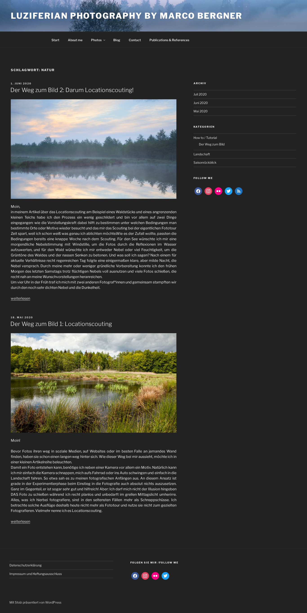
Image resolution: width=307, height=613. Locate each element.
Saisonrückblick (205, 162)
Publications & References (169, 40)
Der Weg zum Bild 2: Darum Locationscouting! (71, 89)
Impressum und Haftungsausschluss (35, 574)
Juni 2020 (201, 103)
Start (55, 40)
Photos (96, 40)
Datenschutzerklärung (25, 565)
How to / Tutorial (205, 138)
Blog (116, 40)
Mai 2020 (201, 111)
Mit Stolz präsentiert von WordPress (35, 602)
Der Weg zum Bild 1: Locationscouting (61, 323)
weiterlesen (20, 298)
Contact (135, 40)
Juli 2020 (200, 94)
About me (75, 40)
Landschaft (202, 154)
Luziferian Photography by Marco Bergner (126, 16)
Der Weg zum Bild (212, 144)
